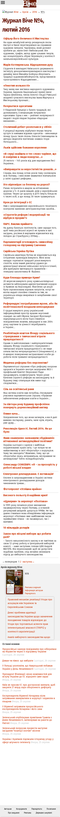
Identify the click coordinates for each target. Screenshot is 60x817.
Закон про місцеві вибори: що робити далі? (27, 535)
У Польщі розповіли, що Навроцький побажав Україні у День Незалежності (27, 667)
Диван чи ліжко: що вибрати (17, 660)
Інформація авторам (34, 590)
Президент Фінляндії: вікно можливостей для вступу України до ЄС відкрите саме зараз (27, 675)
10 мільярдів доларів (16, 527)
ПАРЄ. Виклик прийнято (17, 224)
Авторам (8, 809)
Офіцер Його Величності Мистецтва (26, 38)
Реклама (27, 813)
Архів (25, 11)
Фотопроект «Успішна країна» (22, 489)
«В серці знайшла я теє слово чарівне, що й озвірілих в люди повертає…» (29, 155)
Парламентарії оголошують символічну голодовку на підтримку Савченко (28, 243)
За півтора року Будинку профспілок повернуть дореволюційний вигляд (26, 405)
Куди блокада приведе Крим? (21, 277)
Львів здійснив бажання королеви (24, 147)
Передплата (30, 593)
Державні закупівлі (44, 813)
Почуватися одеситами (17, 106)
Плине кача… (11, 413)
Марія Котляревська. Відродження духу (28, 65)
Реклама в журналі (33, 587)
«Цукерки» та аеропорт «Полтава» (25, 501)
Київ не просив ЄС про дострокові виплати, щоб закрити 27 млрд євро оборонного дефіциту (28, 686)
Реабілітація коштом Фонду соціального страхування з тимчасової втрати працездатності (29, 336)
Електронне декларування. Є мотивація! (28, 474)
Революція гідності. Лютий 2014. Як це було (27, 430)
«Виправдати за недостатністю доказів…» (29, 169)
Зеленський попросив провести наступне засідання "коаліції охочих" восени (24, 729)
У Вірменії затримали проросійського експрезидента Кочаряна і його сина (22, 708)
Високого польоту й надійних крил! (25, 495)
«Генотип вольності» (16, 85)
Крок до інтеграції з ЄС (17, 202)
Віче (16, 11)
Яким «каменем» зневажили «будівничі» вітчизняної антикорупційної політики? (28, 439)
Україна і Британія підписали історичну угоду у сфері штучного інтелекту (28, 741)
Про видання (13, 813)
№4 (43, 11)
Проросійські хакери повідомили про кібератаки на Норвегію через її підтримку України (29, 650)
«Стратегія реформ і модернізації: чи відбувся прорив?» (26, 216)
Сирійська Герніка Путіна (18, 251)
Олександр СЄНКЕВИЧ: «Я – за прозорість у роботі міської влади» (30, 466)
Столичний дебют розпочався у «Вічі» (27, 127)
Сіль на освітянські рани (18, 389)
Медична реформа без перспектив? (25, 362)
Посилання (51, 809)
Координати (21, 809)
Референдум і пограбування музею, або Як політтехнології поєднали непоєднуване (30, 305)
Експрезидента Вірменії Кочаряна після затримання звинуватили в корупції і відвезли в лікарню (28, 698)
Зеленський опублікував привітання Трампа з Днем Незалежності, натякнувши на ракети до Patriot (27, 720)
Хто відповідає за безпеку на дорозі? (26, 184)
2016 (34, 11)
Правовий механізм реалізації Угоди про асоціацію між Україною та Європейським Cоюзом (30, 603)
